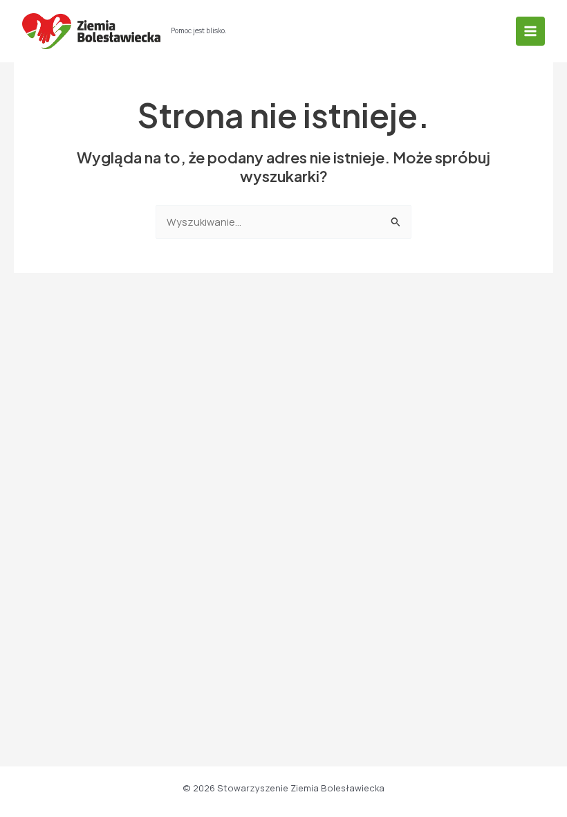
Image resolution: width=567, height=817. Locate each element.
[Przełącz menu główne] (530, 31)
